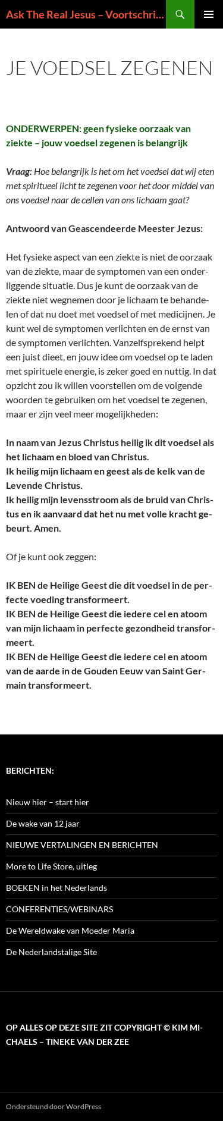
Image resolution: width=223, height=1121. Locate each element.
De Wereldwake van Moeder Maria (70, 930)
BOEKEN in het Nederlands (56, 888)
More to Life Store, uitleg (51, 866)
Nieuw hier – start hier (47, 802)
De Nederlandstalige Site (51, 952)
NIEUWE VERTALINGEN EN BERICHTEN (82, 845)
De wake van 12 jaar (43, 823)
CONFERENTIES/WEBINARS (59, 909)
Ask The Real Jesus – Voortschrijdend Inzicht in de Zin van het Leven (86, 14)
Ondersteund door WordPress (53, 1106)
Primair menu (208, 14)
